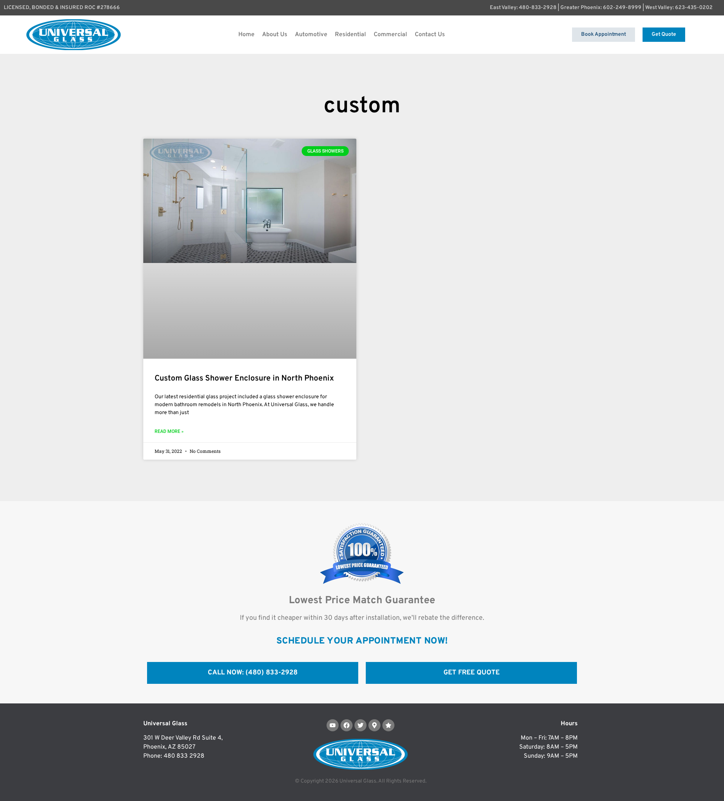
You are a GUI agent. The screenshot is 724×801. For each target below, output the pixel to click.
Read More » (169, 431)
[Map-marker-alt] (374, 725)
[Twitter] (360, 725)
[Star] (388, 725)
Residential (350, 34)
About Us (274, 34)
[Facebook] (347, 725)
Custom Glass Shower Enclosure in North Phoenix (244, 378)
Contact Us (430, 34)
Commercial (390, 34)
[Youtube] (333, 725)
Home (246, 34)
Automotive (311, 34)
